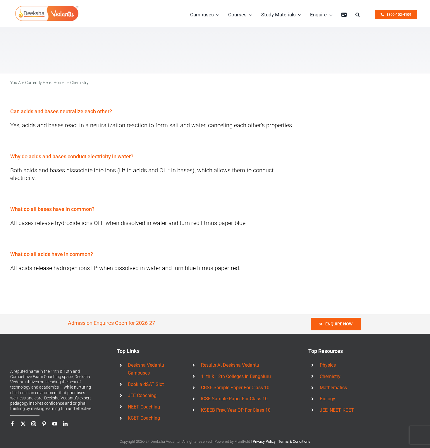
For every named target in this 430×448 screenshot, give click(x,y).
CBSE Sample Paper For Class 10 (235, 387)
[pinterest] (44, 423)
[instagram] (33, 423)
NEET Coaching (144, 407)
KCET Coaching (144, 418)
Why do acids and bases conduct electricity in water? (71, 156)
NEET (335, 410)
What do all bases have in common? (52, 209)
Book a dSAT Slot (146, 384)
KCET (348, 410)
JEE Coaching (142, 395)
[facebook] (12, 423)
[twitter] (23, 423)
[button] (357, 15)
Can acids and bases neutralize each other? (61, 111)
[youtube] (54, 423)
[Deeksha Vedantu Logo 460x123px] (46, 7)
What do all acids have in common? (51, 254)
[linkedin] (65, 423)
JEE (324, 410)
